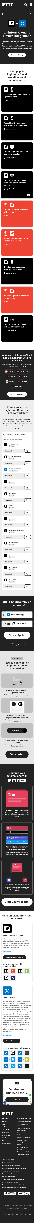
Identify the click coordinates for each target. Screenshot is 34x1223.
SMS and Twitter (22, 1140)
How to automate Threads (10, 1182)
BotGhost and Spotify (24, 1137)
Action (12, 446)
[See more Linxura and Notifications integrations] (9, 1060)
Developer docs (7, 1143)
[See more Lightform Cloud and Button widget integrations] (9, 971)
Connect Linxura (11, 1041)
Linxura (8, 36)
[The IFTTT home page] (7, 4)
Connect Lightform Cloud (14, 957)
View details (8, 451)
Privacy (17, 1208)
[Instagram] (13, 1215)
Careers (15, 1205)
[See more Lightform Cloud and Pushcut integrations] (9, 978)
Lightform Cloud (15, 32)
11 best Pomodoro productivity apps (13, 1179)
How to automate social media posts (13, 1184)
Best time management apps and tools (14, 1168)
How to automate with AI (9, 1162)
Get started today (17, 55)
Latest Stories (8, 1160)
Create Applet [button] (17, 635)
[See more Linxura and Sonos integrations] (23, 1066)
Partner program (26, 1205)
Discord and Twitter (23, 1154)
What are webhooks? (8, 1176)
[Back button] (2, 14)
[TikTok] (25, 1215)
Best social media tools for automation (14, 1187)
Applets (4, 1126)
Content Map (6, 1135)
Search (4, 1138)
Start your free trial (17, 901)
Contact (10, 1208)
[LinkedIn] (9, 1215)
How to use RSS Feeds (9, 1173)
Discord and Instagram (24, 1121)
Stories (4, 1124)
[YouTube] (17, 1215)
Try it (27, 451)
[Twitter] (21, 1215)
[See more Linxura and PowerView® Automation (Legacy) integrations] (23, 1060)
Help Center (5, 1132)
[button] (31, 4)
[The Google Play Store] (24, 1194)
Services (4, 1121)
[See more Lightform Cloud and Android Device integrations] (23, 971)
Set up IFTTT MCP (17, 394)
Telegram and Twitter (23, 1151)
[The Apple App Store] (10, 1194)
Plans (3, 1140)
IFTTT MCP (5, 1129)
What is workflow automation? (11, 1171)
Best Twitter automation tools (11, 1165)
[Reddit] (30, 1215)
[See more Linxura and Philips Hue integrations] (23, 1053)
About (24, 1208)
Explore (5, 1118)
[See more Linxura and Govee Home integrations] (9, 1066)
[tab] (4, 434)
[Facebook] (5, 1215)
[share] (31, 14)
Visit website (7, 951)
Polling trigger (14, 470)
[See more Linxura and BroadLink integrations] (9, 1053)
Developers (6, 1205)
